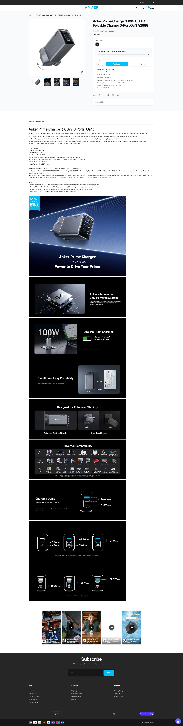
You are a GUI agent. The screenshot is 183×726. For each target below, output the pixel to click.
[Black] (97, 44)
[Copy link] (118, 95)
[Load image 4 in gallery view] (66, 82)
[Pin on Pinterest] (108, 95)
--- (144, 722)
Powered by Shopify (149, 722)
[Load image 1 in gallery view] (38, 82)
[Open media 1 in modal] (57, 47)
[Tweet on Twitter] (104, 95)
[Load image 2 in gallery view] (47, 82)
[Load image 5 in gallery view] (76, 82)
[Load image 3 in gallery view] (57, 82)
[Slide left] (31, 82)
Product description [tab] (36, 121)
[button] (30, 8)
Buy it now (141, 64)
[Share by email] (113, 95)
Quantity (97, 60)
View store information (104, 74)
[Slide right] (83, 82)
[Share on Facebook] (99, 95)
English (141, 2)
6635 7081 (106, 88)
